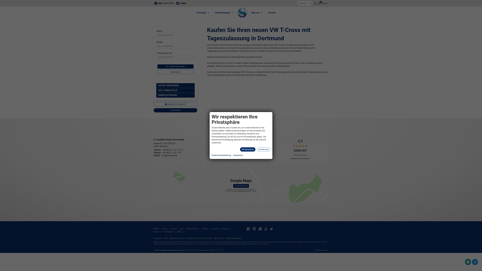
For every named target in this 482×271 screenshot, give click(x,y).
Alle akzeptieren (248, 149)
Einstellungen (263, 149)
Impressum (238, 155)
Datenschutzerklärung (221, 155)
